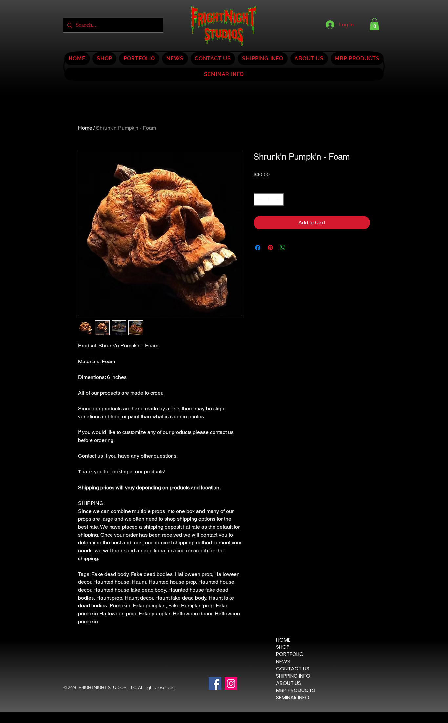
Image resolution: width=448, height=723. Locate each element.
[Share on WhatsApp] (283, 248)
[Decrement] (259, 199)
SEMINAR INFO (292, 697)
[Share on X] (295, 248)
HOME (283, 640)
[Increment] (279, 199)
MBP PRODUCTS (295, 690)
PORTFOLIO (290, 654)
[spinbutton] (269, 199)
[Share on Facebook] (258, 248)
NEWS (283, 661)
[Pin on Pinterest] (270, 248)
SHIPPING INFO (293, 676)
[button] (374, 24)
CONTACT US (292, 668)
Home (85, 128)
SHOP (283, 647)
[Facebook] (215, 683)
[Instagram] (231, 683)
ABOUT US (288, 683)
